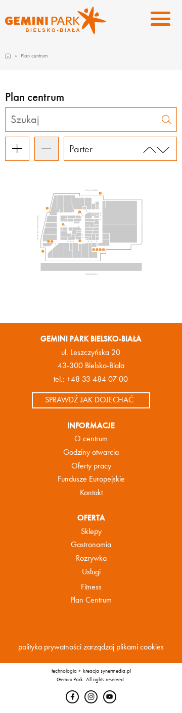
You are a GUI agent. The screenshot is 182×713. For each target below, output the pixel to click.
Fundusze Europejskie (91, 479)
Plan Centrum (91, 600)
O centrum (91, 439)
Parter (81, 148)
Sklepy (91, 531)
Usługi (91, 572)
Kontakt (91, 493)
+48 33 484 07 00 (97, 379)
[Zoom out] (46, 149)
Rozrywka (91, 558)
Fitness (91, 587)
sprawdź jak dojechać (89, 400)
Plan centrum (34, 55)
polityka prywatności (49, 647)
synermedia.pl (116, 670)
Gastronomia (91, 545)
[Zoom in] (17, 149)
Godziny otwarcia (91, 452)
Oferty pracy (91, 466)
